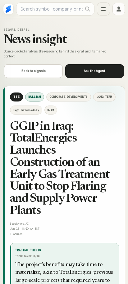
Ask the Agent (94, 71)
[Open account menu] (118, 9)
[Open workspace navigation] (103, 9)
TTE (16, 97)
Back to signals (33, 71)
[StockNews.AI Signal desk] (8, 9)
